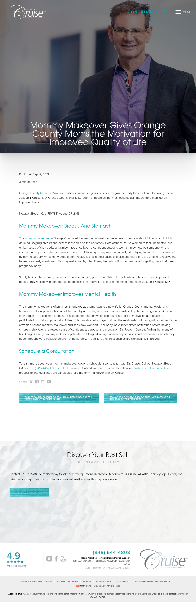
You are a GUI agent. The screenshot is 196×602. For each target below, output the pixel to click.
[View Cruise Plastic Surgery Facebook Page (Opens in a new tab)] (56, 559)
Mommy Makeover (52, 193)
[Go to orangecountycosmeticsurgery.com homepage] (35, 12)
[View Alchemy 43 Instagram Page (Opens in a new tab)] (49, 559)
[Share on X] (31, 381)
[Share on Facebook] (37, 381)
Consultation (143, 12)
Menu (187, 12)
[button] (178, 12)
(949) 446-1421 (44, 368)
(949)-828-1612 (97, 597)
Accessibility (122, 581)
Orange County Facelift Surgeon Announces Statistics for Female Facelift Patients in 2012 (58, 398)
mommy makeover (37, 238)
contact (63, 368)
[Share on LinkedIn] (42, 381)
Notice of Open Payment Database (152, 581)
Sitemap (87, 581)
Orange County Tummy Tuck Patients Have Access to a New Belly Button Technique (139, 398)
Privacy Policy (103, 581)
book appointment (29, 492)
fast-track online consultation (152, 368)
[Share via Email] (49, 382)
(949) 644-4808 (111, 552)
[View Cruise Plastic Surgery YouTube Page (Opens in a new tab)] (63, 559)
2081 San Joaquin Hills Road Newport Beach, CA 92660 (101, 562)
